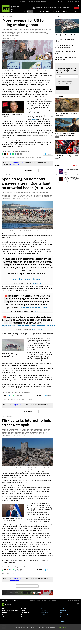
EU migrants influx (7, 399)
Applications (43, 610)
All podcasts (76, 165)
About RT (62, 612)
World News (30, 11)
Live (41, 608)
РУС (9, 1)
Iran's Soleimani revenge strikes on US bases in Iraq (21, 158)
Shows (72, 11)
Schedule (42, 614)
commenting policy (18, 162)
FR (13, 1)
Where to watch (44, 612)
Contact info (63, 617)
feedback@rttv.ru (14, 164)
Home (4, 16)
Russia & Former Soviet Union (18, 11)
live (76, 8)
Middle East (10, 573)
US (40, 158)
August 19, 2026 (37, 329)
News (3, 608)
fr (15, 600)
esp (6, 600)
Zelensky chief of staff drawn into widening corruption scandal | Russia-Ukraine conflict (50, 8)
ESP (6, 1)
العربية (3, 1)
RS (15, 1)
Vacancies (62, 621)
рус (10, 600)
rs (17, 600)
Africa (43, 11)
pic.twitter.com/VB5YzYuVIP (33, 307)
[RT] (22, 2)
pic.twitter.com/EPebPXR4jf (27, 279)
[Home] (6, 8)
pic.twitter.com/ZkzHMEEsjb (40, 326)
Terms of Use (63, 608)
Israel (3, 573)
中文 (20, 600)
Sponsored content (45, 617)
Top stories (58, 17)
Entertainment (66, 11)
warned (34, 119)
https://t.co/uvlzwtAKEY (14, 326)
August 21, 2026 (37, 283)
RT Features (49, 11)
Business (36, 11)
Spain (31, 399)
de (12, 600)
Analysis (55, 11)
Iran (3, 158)
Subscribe (63, 88)
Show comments (27, 170)
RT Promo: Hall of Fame (66, 614)
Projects (77, 11)
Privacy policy (63, 610)
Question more (15, 8)
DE (11, 1)
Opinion (60, 11)
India (40, 11)
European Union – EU (21, 399)
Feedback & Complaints (66, 619)
